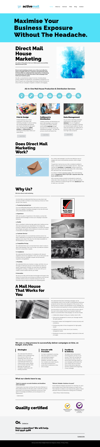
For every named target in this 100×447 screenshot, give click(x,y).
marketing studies (66, 172)
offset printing (26, 129)
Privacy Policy (64, 442)
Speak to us (78, 181)
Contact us (25, 423)
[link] (26, 109)
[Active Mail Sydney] (28, 6)
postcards (68, 167)
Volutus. (58, 442)
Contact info (81, 436)
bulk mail (50, 126)
